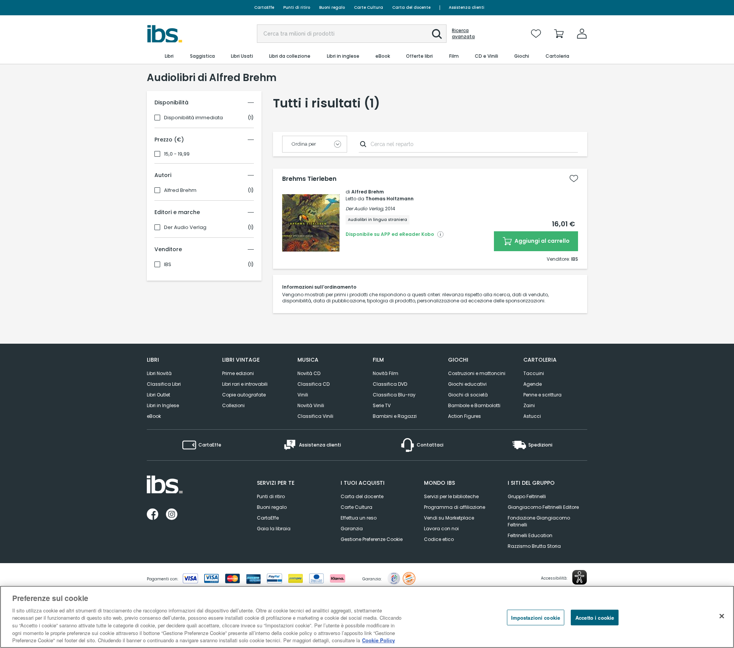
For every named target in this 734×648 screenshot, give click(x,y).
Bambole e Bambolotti (474, 405)
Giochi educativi (467, 384)
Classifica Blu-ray (394, 394)
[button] (437, 34)
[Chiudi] (721, 615)
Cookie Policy (378, 640)
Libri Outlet (158, 394)
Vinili (302, 394)
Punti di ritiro (296, 7)
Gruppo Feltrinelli (527, 496)
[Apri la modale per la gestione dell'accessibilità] (579, 577)
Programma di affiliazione (454, 507)
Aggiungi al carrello (541, 241)
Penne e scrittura (542, 394)
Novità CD (308, 373)
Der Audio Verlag (185, 227)
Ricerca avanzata (463, 34)
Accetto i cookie (594, 617)
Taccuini (533, 373)
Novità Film (385, 373)
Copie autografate (244, 394)
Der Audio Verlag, (365, 208)
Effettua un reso (359, 518)
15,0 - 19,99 (177, 154)
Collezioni (233, 405)
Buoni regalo (332, 7)
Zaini (529, 405)
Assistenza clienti (466, 7)
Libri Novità (159, 373)
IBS (167, 264)
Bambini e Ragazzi (395, 416)
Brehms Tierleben (309, 179)
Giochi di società (468, 394)
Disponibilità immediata (193, 118)
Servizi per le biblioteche (451, 496)
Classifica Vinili (315, 416)
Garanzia (352, 528)
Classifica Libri (164, 384)
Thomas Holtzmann (389, 198)
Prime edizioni (238, 373)
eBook (154, 416)
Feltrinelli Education (530, 535)
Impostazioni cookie (535, 617)
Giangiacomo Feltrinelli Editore (543, 507)
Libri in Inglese (163, 405)
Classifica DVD (390, 384)
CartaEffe (264, 7)
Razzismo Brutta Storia (534, 546)
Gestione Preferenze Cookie (372, 539)
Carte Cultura (368, 7)
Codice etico (439, 539)
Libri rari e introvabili (245, 384)
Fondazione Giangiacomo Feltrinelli (539, 521)
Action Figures (464, 416)
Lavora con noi (441, 528)
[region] (367, 617)
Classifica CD (313, 384)
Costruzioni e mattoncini (476, 373)
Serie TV (382, 405)
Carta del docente (411, 7)
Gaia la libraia (274, 528)
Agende (532, 384)
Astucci (532, 416)
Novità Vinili (310, 405)
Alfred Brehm (180, 190)
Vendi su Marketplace (449, 518)
